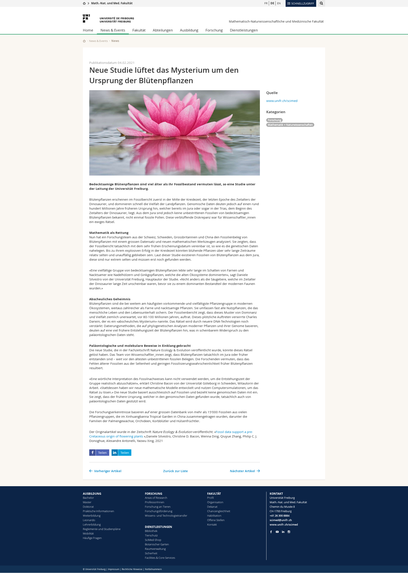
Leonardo (89, 520)
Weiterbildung (92, 515)
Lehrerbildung (92, 524)
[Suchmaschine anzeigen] (321, 3)
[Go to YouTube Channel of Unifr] (277, 531)
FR (266, 3)
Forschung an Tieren (158, 507)
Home (88, 30)
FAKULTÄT (214, 494)
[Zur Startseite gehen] (84, 3)
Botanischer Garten (157, 544)
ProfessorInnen (154, 502)
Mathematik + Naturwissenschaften (290, 125)
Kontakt (212, 524)
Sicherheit (151, 553)
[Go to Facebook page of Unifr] (271, 532)
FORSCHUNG (153, 494)
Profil (210, 498)
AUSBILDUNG (92, 494)
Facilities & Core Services (160, 558)
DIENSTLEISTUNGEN (158, 527)
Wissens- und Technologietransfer (166, 515)
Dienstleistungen (244, 30)
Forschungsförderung (158, 511)
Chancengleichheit (218, 511)
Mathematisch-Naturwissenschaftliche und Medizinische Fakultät (276, 21)
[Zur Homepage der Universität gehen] (108, 18)
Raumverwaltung (155, 549)
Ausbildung (189, 30)
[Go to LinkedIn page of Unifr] (283, 531)
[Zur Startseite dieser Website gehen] (84, 41)
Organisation (215, 502)
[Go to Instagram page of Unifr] (289, 531)
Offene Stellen (216, 520)
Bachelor (88, 498)
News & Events (113, 30)
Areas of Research (156, 498)
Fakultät (139, 30)
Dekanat (212, 507)
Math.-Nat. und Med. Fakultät (112, 3)
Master (87, 502)
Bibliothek (151, 531)
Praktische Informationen (98, 511)
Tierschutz (151, 535)
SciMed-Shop (153, 540)
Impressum (113, 569)
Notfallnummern (153, 569)
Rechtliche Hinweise (132, 569)
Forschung (214, 30)
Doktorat (88, 507)
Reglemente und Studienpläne (101, 529)
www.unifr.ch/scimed (282, 101)
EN (279, 3)
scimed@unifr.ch (281, 520)
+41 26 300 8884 (279, 515)
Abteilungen (163, 30)
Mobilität (88, 533)
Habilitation (214, 515)
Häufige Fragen (92, 538)
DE (272, 3)
